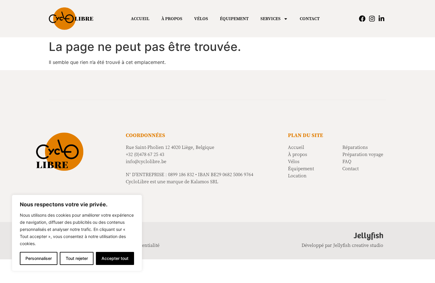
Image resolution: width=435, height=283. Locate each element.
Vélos (201, 19)
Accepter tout (115, 258)
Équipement (234, 19)
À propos (171, 19)
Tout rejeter (77, 258)
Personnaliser (38, 258)
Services (270, 19)
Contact (310, 19)
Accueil (140, 19)
